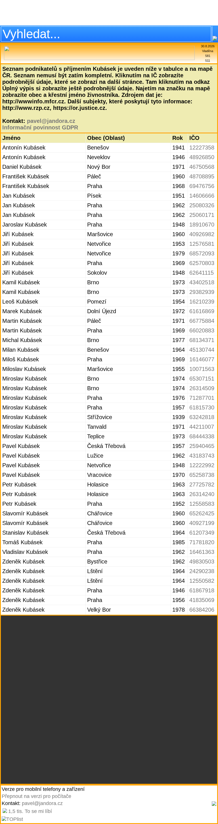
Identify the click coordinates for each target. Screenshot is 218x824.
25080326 (201, 205)
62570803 (201, 263)
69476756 (201, 186)
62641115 (201, 273)
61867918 (201, 590)
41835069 (201, 600)
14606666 (201, 196)
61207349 (201, 533)
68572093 (201, 253)
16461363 (201, 552)
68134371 (201, 340)
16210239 (201, 301)
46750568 (201, 167)
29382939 (201, 292)
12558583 (201, 504)
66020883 (201, 330)
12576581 (201, 244)
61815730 (201, 407)
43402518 (201, 282)
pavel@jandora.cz (51, 121)
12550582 (201, 581)
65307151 (201, 378)
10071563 (201, 369)
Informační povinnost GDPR (40, 127)
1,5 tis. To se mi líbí (30, 811)
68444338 (201, 436)
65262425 (201, 513)
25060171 (201, 215)
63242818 (201, 417)
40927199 (201, 523)
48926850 (201, 157)
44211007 (201, 427)
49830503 (201, 561)
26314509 (201, 388)
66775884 (201, 321)
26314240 (201, 494)
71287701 (201, 398)
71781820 (201, 542)
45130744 (201, 350)
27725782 (201, 484)
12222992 (201, 465)
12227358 (201, 147)
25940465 (201, 446)
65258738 (201, 475)
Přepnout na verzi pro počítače (36, 796)
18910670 (201, 224)
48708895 (201, 176)
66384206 (201, 610)
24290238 (201, 571)
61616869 (201, 311)
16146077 (201, 359)
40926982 (201, 234)
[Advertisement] (109, 12)
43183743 (201, 455)
